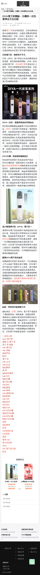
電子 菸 (9, 30)
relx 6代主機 (7, 416)
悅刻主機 (6, 379)
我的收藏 (20, 555)
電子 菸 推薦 (7, 344)
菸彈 (4, 428)
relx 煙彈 (6, 390)
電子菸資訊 (9, 9)
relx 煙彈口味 (8, 393)
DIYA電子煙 (21, 64)
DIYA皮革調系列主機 (13, 165)
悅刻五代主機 (8, 413)
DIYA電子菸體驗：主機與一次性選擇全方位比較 (18, 11)
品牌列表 (20, 559)
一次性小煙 (7, 336)
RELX (4, 356)
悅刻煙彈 (6, 367)
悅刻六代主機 (8, 419)
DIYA (8, 129)
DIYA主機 (6, 239)
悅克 (4, 451)
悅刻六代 (6, 407)
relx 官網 (6, 350)
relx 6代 (5, 384)
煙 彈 (4, 370)
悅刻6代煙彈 (7, 373)
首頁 (2, 9)
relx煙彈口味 (7, 431)
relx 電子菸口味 (9, 448)
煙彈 (4, 422)
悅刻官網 (6, 396)
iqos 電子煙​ (7, 339)
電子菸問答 (6, 499)
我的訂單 (7, 548)
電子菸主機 (7, 381)
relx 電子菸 (7, 347)
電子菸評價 (6, 502)
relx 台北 (6, 361)
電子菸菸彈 (7, 443)
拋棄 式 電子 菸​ (8, 341)
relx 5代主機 (7, 410)
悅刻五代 (6, 401)
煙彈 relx (6, 440)
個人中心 (20, 548)
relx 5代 (5, 376)
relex (4, 446)
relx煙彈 (5, 434)
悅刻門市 (6, 353)
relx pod (6, 364)
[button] (19, 488)
